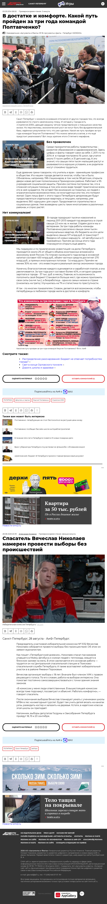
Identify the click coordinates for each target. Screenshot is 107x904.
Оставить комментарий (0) (83, 727)
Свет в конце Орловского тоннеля (42, 364)
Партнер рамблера (44, 893)
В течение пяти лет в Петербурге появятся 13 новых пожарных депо (43, 438)
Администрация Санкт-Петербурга (18, 106)
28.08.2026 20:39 (10, 534)
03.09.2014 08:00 (10, 11)
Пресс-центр (49, 833)
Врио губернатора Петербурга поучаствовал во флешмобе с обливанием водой (49, 447)
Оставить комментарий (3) (83, 379)
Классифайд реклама (92, 840)
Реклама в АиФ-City (72, 840)
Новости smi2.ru (12, 525)
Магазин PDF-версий (65, 833)
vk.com (40, 625)
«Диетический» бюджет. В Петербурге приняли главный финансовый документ (49, 456)
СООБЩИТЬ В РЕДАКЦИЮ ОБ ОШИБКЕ (71, 843)
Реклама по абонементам (50, 840)
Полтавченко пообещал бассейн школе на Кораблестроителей (42, 429)
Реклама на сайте (28, 840)
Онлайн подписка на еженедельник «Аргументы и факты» (46, 836)
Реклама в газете (92, 836)
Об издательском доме (31, 833)
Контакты (78, 836)
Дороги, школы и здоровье (38, 367)
